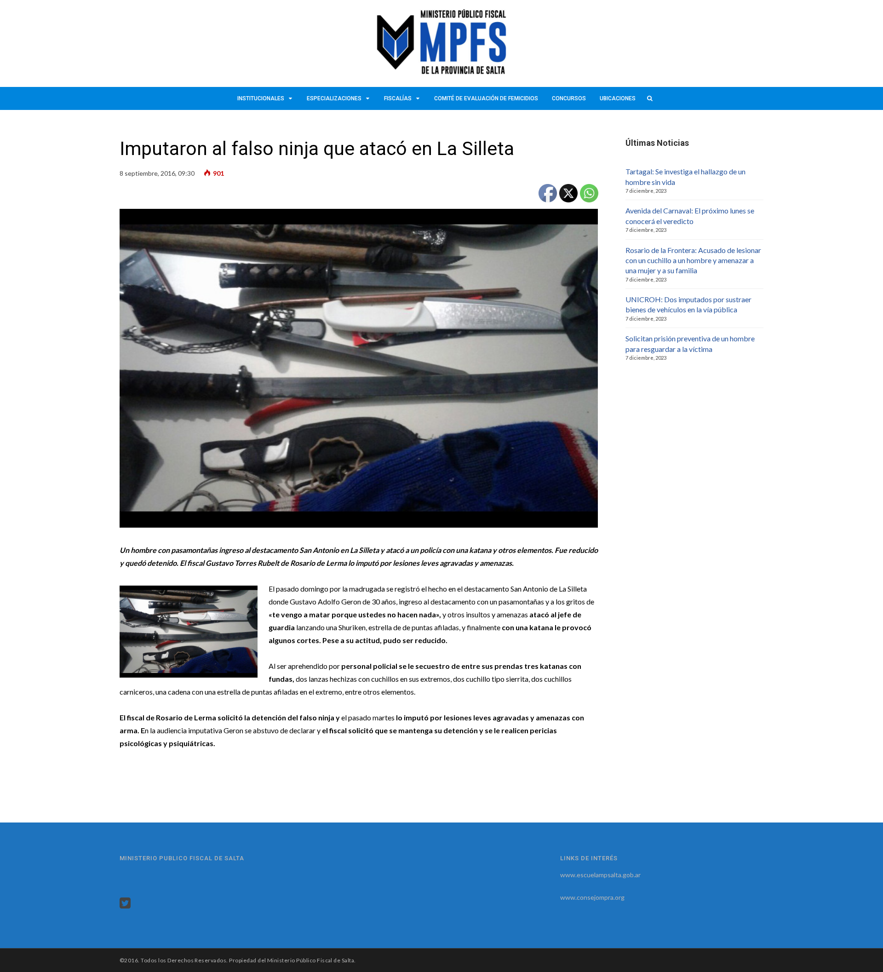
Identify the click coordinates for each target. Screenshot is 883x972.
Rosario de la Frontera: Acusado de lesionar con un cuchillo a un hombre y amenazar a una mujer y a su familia (693, 260)
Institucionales (260, 98)
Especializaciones (334, 98)
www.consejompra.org (592, 897)
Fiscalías (398, 98)
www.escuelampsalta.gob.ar (600, 875)
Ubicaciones (618, 98)
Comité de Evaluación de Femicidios (486, 98)
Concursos (569, 98)
